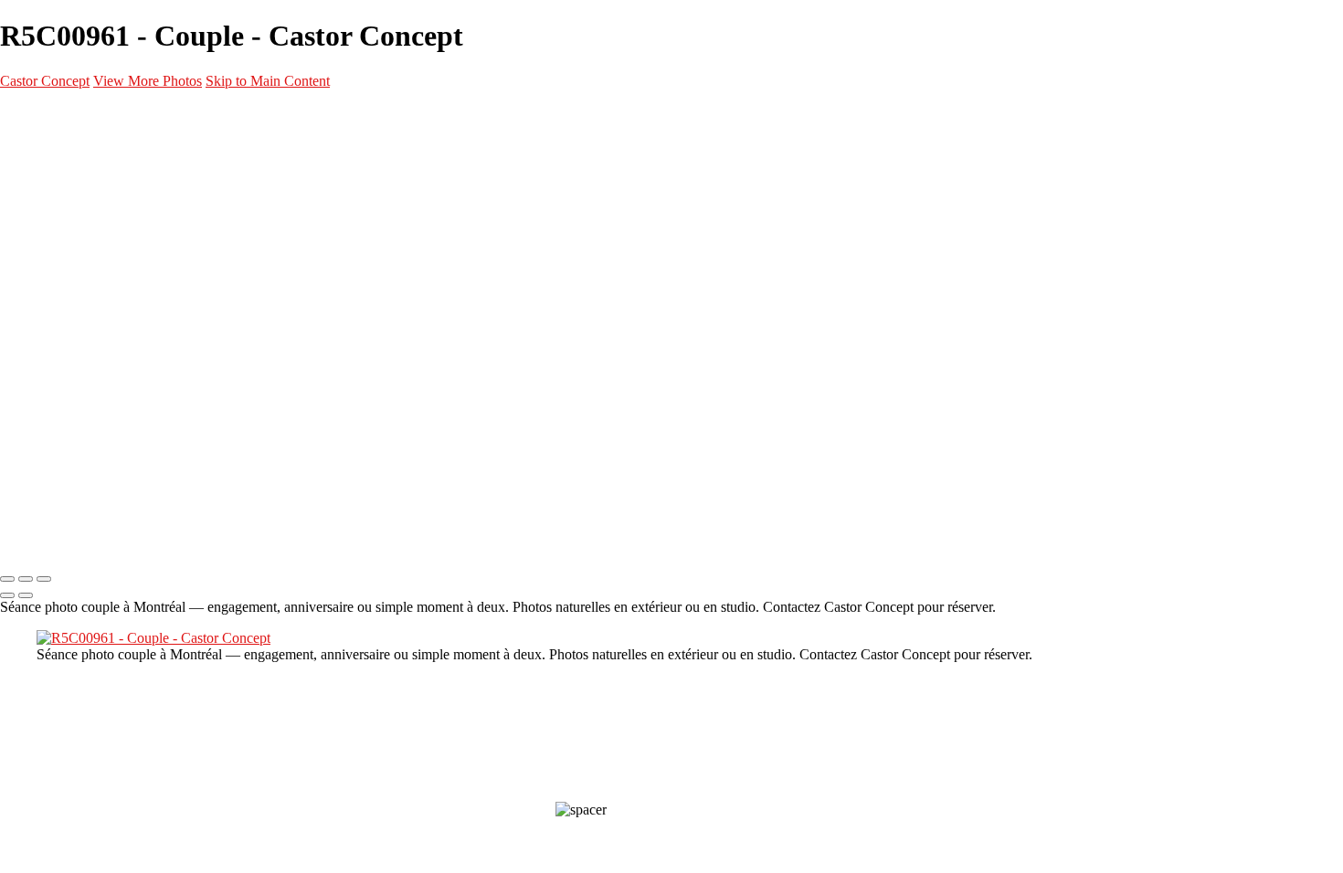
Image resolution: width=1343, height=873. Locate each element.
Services (60, 349)
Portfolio (62, 152)
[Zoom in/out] (44, 579)
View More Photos (147, 81)
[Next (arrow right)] (25, 595)
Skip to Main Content (268, 81)
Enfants (94, 305)
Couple (91, 283)
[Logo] (100, 115)
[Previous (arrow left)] (7, 595)
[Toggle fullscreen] (25, 579)
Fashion (94, 217)
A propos (61, 393)
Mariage (96, 261)
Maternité (101, 239)
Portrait (96, 195)
